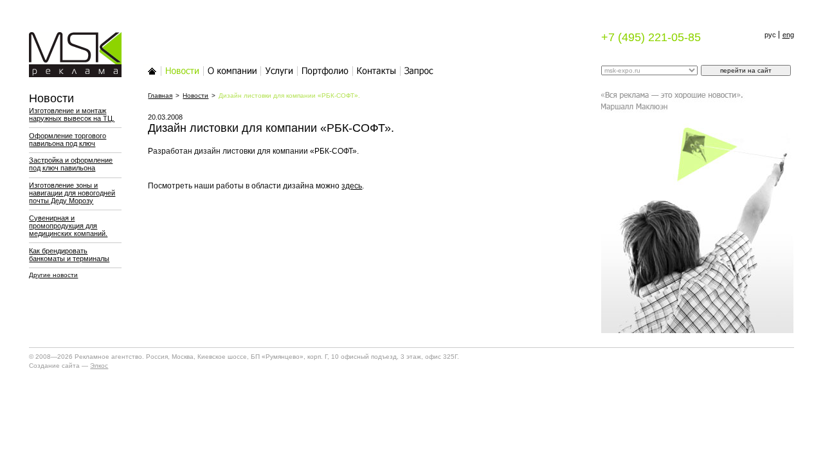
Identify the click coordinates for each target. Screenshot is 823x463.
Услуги (279, 70)
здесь (351, 185)
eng (788, 35)
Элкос (99, 365)
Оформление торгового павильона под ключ (67, 139)
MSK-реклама (67, 38)
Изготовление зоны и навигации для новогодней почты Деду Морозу (72, 192)
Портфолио (325, 70)
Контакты (377, 70)
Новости (182, 70)
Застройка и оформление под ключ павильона (71, 164)
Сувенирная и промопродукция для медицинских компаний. (68, 225)
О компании (232, 70)
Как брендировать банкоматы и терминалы (69, 254)
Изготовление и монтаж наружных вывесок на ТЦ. (71, 114)
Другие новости (53, 274)
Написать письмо (419, 70)
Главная (152, 70)
